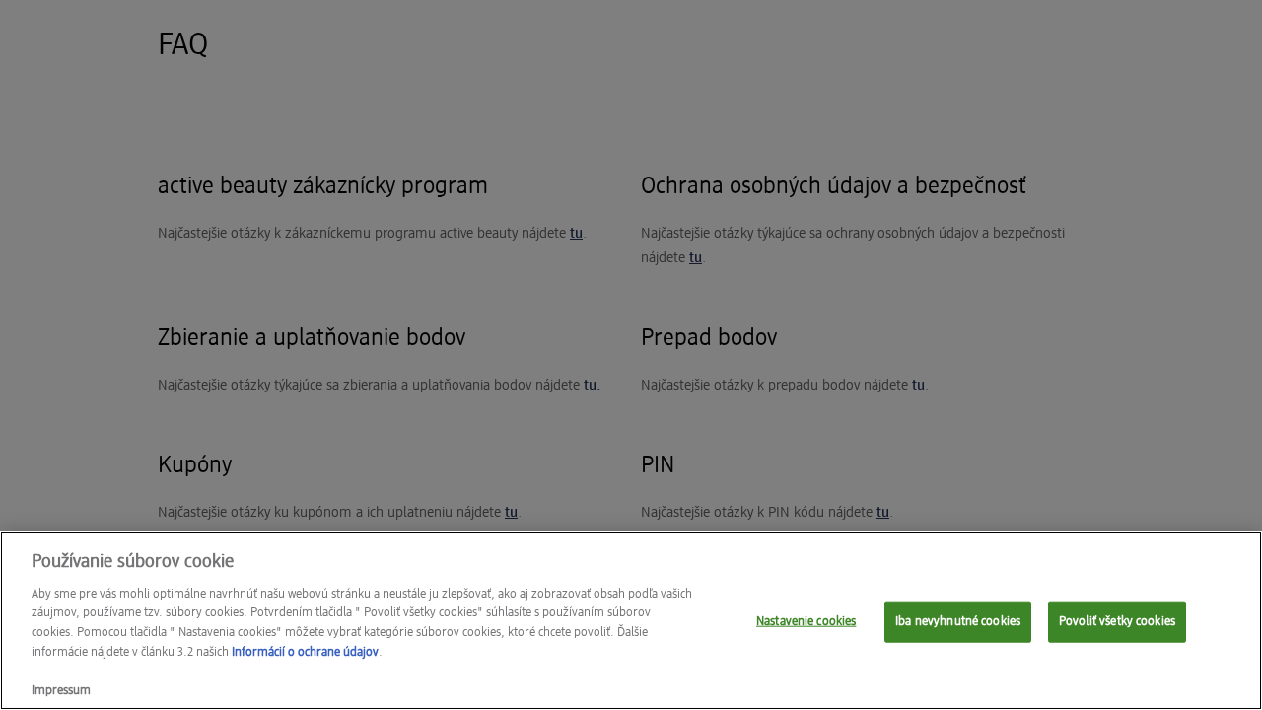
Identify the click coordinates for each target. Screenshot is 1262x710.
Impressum (61, 689)
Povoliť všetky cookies (1117, 621)
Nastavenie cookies (806, 621)
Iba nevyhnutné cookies (957, 621)
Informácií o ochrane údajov (305, 651)
